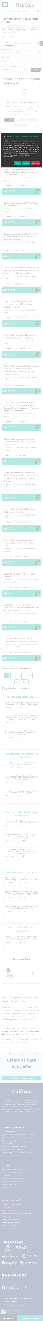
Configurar (35, 163)
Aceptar (17, 163)
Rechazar (26, 163)
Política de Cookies (9, 151)
